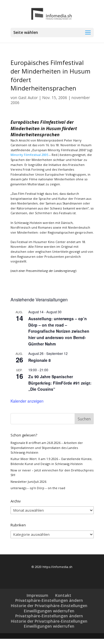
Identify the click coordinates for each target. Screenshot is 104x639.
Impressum (37, 595)
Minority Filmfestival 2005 (29, 155)
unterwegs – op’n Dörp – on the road (38, 488)
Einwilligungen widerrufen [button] (49, 610)
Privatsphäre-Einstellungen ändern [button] (49, 600)
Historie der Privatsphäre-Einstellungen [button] (49, 605)
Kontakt (63, 595)
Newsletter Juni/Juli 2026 (28, 481)
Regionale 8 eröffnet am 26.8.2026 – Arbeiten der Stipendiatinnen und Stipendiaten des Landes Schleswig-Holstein (47, 447)
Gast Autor (28, 97)
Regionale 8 (39, 360)
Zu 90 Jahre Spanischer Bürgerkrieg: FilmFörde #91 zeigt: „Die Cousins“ (60, 383)
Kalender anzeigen (27, 401)
